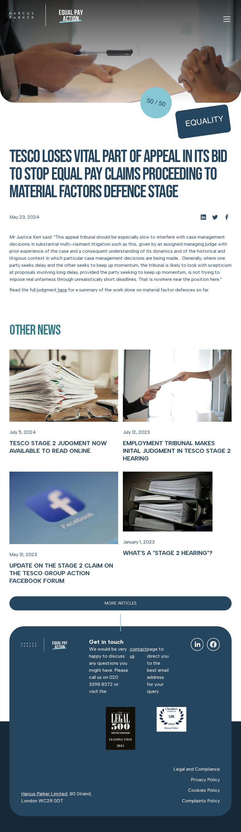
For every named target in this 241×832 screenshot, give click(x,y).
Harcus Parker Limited (44, 793)
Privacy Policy (205, 779)
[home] (46, 15)
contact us (138, 652)
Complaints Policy (201, 801)
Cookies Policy (204, 790)
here (62, 290)
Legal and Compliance (196, 769)
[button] (226, 19)
